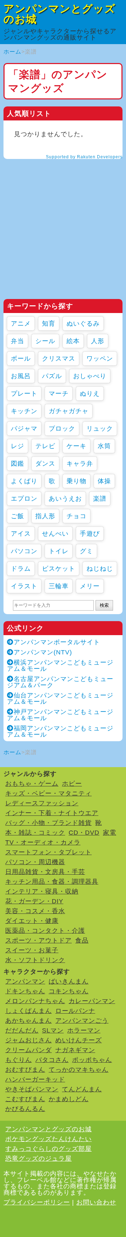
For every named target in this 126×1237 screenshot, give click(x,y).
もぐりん (18, 1059)
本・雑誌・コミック (35, 832)
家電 (109, 832)
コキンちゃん (69, 991)
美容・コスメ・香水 (35, 911)
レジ (17, 446)
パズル (52, 376)
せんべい (55, 533)
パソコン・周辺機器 (35, 862)
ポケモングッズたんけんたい (48, 1138)
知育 (48, 323)
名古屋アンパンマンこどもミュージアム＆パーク (60, 682)
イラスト (24, 586)
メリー (90, 586)
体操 (104, 481)
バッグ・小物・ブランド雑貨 (48, 822)
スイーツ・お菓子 (31, 950)
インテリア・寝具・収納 (41, 891)
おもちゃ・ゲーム (31, 783)
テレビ (45, 446)
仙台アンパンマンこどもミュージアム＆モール (60, 698)
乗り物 (76, 481)
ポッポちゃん (92, 1059)
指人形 (45, 516)
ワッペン (99, 358)
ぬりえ (90, 393)
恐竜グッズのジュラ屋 (38, 1158)
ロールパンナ (75, 1010)
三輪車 (59, 586)
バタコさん (52, 1059)
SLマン (53, 1030)
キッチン (24, 411)
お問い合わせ (96, 1202)
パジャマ (24, 428)
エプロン (24, 498)
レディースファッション (41, 803)
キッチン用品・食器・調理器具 (51, 881)
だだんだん (21, 1030)
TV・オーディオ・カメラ (42, 842)
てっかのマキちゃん (78, 1069)
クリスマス (58, 358)
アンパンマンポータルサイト (57, 642)
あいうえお (65, 498)
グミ (86, 551)
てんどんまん (82, 1089)
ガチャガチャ (69, 411)
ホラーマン (83, 1030)
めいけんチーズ (78, 1040)
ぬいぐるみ (83, 323)
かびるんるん (25, 1108)
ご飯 (17, 516)
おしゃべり (89, 376)
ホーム (12, 52)
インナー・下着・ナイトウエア (51, 812)
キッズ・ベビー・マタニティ (48, 793)
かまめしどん (69, 1099)
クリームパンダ (28, 1050)
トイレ (59, 551)
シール (45, 341)
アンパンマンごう (81, 1020)
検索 (104, 605)
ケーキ (76, 446)
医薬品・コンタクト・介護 (45, 930)
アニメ (21, 323)
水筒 (104, 446)
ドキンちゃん (25, 991)
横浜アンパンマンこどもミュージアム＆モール (60, 665)
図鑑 (17, 463)
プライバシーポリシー (37, 1202)
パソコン (24, 551)
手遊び (90, 533)
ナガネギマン (75, 1050)
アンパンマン (25, 981)
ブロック (62, 428)
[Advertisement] (63, 229)
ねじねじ (99, 568)
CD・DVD (84, 832)
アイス (21, 533)
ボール (21, 358)
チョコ (76, 516)
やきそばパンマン (31, 1089)
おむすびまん (25, 1069)
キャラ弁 (79, 463)
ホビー (72, 783)
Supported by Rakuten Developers (84, 156)
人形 (97, 341)
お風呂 (21, 376)
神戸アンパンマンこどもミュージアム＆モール (60, 715)
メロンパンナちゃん (35, 1001)
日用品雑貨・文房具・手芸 (45, 871)
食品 (82, 940)
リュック (99, 428)
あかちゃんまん (28, 1020)
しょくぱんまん (28, 1010)
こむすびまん (25, 1099)
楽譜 (99, 498)
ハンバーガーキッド (35, 1079)
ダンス (45, 463)
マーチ (59, 393)
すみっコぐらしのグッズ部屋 (48, 1148)
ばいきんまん (69, 981)
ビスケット (58, 568)
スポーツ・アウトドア (38, 940)
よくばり (24, 481)
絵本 (73, 341)
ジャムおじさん (28, 1040)
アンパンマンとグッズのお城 (59, 14)
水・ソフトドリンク (35, 960)
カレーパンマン (92, 1001)
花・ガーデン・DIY (34, 901)
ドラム (21, 568)
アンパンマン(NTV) (43, 652)
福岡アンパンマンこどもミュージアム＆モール (60, 731)
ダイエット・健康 (31, 920)
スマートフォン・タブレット (48, 852)
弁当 (17, 341)
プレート (24, 393)
